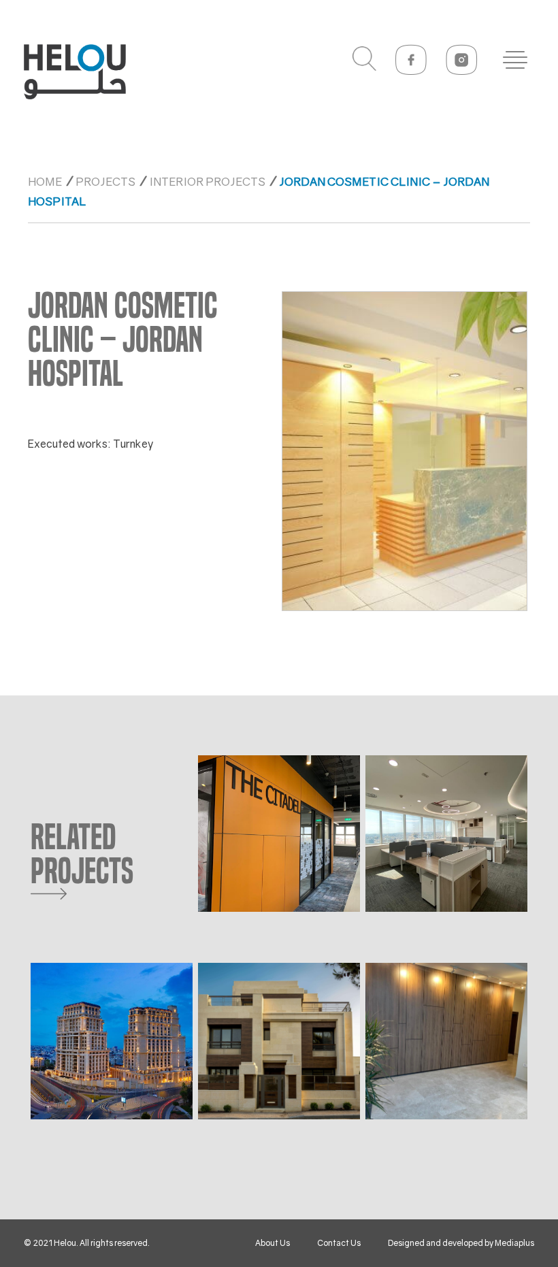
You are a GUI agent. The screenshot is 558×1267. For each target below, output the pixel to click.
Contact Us (339, 1243)
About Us (272, 1243)
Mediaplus (514, 1243)
